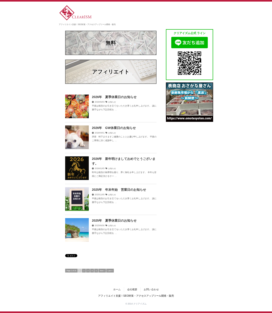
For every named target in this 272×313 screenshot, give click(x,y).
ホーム (117, 289)
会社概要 (132, 289)
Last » (110, 271)
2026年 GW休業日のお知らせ (114, 128)
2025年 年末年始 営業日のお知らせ (119, 189)
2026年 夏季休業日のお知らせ (114, 97)
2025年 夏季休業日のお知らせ (114, 220)
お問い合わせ (151, 289)
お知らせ (112, 102)
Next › (102, 271)
